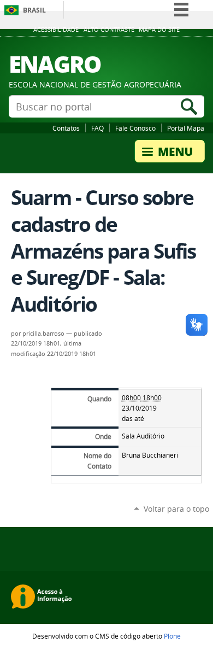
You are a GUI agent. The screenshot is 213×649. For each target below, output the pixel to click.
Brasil (34, 10)
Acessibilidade (56, 29)
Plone (172, 636)
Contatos (66, 128)
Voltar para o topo (176, 509)
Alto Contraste (109, 29)
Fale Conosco (135, 128)
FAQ (97, 128)
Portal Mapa (185, 128)
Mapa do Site (159, 29)
